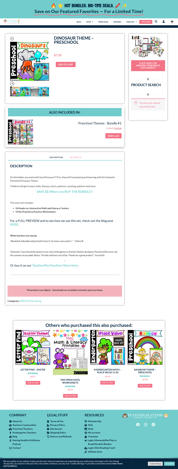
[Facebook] (138, 424)
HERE (14, 224)
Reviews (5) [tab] (76, 157)
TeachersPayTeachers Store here (55, 265)
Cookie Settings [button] (155, 464)
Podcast (130, 22)
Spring (38, 301)
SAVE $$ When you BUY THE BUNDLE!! (65, 191)
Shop (88, 22)
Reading (117, 22)
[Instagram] (145, 424)
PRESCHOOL (27, 301)
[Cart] (172, 22)
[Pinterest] (153, 424)
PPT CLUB (146, 22)
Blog (79, 22)
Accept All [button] (169, 464)
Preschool (103, 22)
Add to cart (65, 64)
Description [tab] (56, 157)
